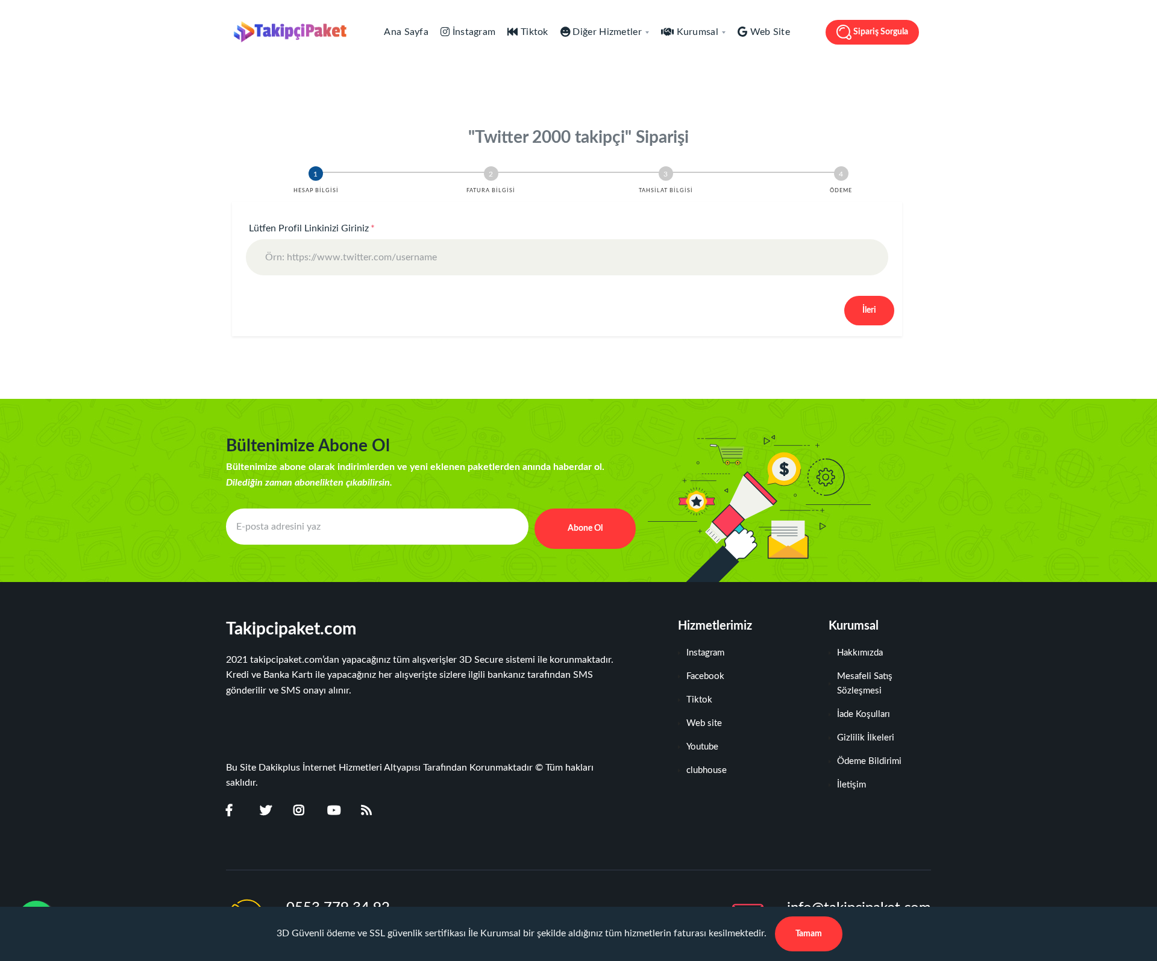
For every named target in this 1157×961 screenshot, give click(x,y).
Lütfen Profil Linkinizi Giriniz (312, 228)
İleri (869, 310)
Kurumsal (696, 32)
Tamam (808, 934)
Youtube (702, 746)
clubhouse (706, 770)
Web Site (768, 32)
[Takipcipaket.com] (286, 32)
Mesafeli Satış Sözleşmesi (864, 683)
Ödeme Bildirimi (869, 761)
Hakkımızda (860, 652)
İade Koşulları (863, 714)
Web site (704, 723)
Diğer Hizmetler (606, 32)
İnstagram (472, 32)
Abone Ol (585, 528)
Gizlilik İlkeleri (865, 737)
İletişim (851, 784)
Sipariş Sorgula (880, 32)
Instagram (705, 652)
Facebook (705, 676)
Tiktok (533, 32)
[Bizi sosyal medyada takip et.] (237, 811)
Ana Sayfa (405, 32)
